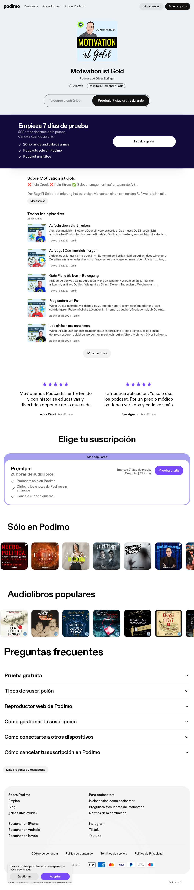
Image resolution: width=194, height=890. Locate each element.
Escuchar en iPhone (23, 824)
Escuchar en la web (23, 836)
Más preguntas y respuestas (25, 770)
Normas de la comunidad (108, 813)
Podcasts (31, 6)
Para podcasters (101, 795)
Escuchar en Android (24, 830)
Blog (12, 807)
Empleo (14, 801)
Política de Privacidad (149, 853)
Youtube (95, 836)
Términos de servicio (113, 853)
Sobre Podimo (74, 6)
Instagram (96, 824)
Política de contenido (79, 853)
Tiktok (94, 830)
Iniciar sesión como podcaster (112, 801)
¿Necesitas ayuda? (23, 813)
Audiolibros (51, 6)
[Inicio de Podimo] (12, 6)
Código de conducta (44, 853)
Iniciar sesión (151, 6)
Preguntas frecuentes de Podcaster (116, 807)
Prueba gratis (177, 6)
